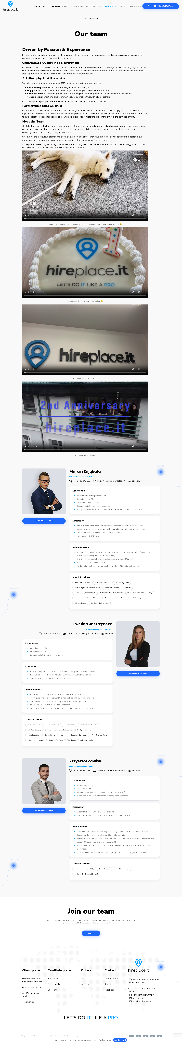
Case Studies (135, 6)
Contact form (111, 978)
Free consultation (163, 6)
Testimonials (28, 1002)
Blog (122, 6)
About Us (109, 6)
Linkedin (108, 984)
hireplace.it (30, 144)
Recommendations (44, 521)
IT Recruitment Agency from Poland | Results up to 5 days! (56, 1036)
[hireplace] (10, 6)
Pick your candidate (31, 987)
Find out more (105, 1040)
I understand (120, 1040)
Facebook (109, 989)
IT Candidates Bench (58, 6)
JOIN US (91, 933)
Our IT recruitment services (85, 6)
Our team (52, 989)
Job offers (39, 6)
